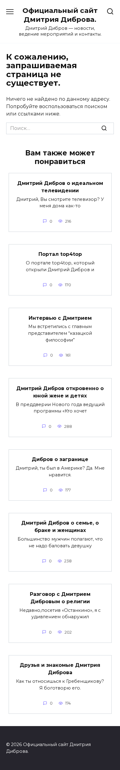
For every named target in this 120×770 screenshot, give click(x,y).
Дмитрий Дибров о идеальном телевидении (60, 186)
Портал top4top (60, 254)
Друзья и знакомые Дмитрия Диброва (60, 668)
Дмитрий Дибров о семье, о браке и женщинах (60, 526)
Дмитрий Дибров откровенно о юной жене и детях (60, 391)
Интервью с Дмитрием (60, 318)
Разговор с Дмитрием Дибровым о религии (60, 597)
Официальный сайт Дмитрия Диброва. (60, 15)
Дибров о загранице (60, 459)
